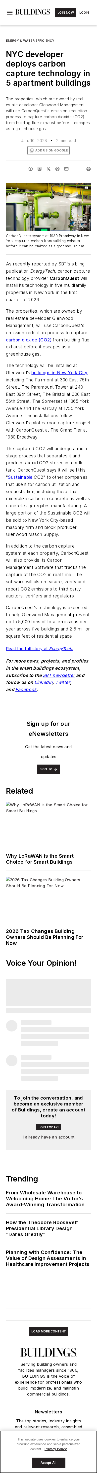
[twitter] (48, 168)
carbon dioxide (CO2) (28, 339)
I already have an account (49, 1137)
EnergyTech (60, 648)
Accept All (48, 1463)
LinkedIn (43, 682)
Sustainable (20, 477)
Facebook (26, 689)
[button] (9, 12)
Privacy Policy (56, 1449)
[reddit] (57, 168)
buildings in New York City (59, 372)
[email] (66, 168)
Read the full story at (27, 648)
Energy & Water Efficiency (30, 40)
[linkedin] (39, 168)
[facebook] (30, 168)
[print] (88, 168)
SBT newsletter (59, 675)
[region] (48, 1452)
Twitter (62, 682)
